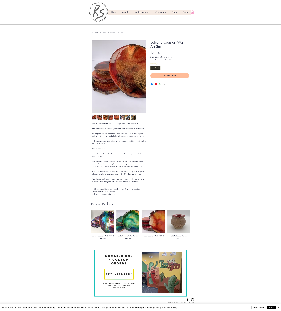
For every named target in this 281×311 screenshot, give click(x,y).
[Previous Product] (88, 221)
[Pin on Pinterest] (156, 84)
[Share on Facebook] (151, 84)
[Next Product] (193, 221)
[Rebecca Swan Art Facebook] (187, 299)
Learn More (168, 59)
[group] (140, 229)
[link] (192, 12)
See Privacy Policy (170, 307)
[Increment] (158, 68)
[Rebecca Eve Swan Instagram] (192, 299)
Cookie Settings (258, 307)
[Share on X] (164, 84)
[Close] (278, 307)
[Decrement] (152, 68)
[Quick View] (102, 221)
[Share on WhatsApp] (160, 84)
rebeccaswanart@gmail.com (184, 302)
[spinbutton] (155, 68)
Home (94, 32)
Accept (271, 307)
